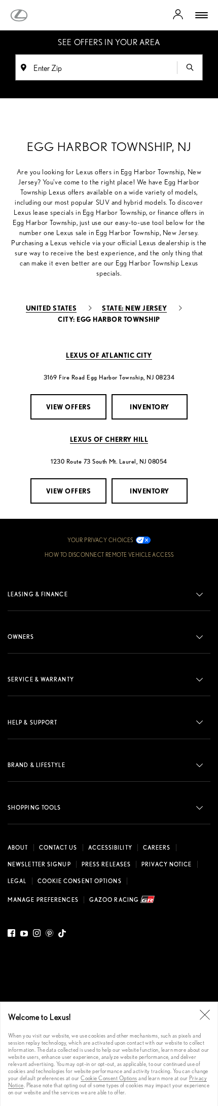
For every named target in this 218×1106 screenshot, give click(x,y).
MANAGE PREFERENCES (43, 899)
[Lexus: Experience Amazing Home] (19, 15)
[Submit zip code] (189, 67)
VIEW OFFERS (68, 406)
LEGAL (17, 881)
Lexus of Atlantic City (109, 355)
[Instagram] (36, 934)
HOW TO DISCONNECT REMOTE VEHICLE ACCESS (109, 554)
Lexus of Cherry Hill (109, 439)
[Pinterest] (49, 934)
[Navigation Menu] (201, 15)
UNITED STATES (51, 307)
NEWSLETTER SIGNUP (39, 864)
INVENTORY (149, 406)
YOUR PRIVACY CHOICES (100, 540)
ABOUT (18, 847)
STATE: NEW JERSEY (134, 307)
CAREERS (157, 847)
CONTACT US (58, 847)
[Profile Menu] (178, 15)
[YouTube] (24, 934)
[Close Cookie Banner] (205, 1015)
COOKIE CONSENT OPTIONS (80, 881)
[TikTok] (62, 934)
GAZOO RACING (114, 899)
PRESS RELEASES (106, 864)
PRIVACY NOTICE (166, 864)
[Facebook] (13, 934)
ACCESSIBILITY (110, 847)
